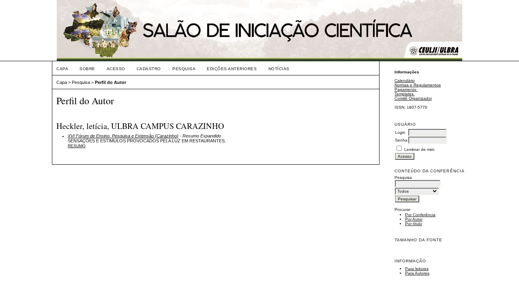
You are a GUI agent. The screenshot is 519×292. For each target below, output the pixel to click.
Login (400, 132)
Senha (401, 140)
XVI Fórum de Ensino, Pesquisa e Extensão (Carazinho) (123, 135)
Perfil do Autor (110, 82)
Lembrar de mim (419, 149)
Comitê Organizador (413, 98)
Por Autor (413, 219)
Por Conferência (420, 215)
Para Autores (417, 273)
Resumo (77, 146)
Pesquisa (183, 69)
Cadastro (149, 69)
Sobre (87, 69)
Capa (62, 69)
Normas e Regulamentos (418, 85)
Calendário (405, 80)
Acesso (116, 69)
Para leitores (417, 268)
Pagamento (406, 89)
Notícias (279, 69)
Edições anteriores (232, 69)
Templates (405, 94)
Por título (413, 223)
